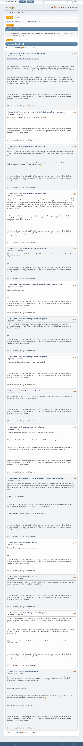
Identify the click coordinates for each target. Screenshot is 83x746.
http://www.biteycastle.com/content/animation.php (23, 59)
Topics (16, 40)
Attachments (23, 40)
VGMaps (10, 7)
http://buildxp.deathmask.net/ (16, 688)
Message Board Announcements (18, 112)
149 (19, 48)
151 (26, 48)
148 (16, 48)
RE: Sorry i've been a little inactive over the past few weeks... (43, 285)
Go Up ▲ (76, 744)
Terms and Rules (68, 744)
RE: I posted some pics (30, 543)
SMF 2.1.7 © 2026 (8, 744)
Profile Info (9, 25)
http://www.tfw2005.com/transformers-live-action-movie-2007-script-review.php (32, 440)
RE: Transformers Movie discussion (34, 146)
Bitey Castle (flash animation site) (34, 53)
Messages (9, 40)
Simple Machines (18, 744)
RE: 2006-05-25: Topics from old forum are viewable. (48, 112)
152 (29, 48)
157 (33, 48)
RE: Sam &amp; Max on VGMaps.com (35, 248)
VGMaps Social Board (15, 53)
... (14, 48)
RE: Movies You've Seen (30, 671)
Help (62, 744)
